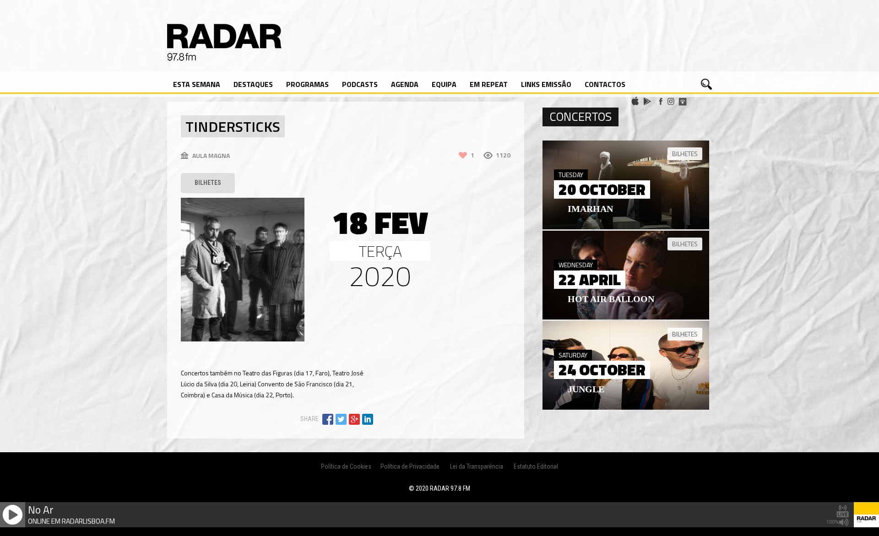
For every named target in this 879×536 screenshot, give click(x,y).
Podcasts (360, 84)
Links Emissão (546, 84)
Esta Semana (196, 84)
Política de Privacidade (410, 466)
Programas (307, 84)
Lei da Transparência (476, 466)
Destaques (253, 84)
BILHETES (208, 182)
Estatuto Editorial (536, 466)
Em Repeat (489, 84)
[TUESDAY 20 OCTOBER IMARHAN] (626, 227)
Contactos (605, 84)
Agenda (404, 84)
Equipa (444, 84)
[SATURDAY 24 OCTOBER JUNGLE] (626, 407)
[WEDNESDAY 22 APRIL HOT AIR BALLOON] (626, 317)
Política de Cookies (346, 466)
